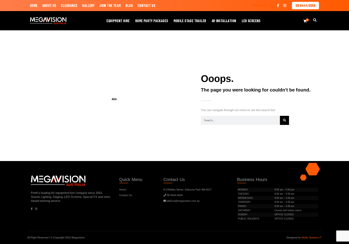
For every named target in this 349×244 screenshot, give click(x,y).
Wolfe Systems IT (312, 237)
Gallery (88, 5)
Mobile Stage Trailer (190, 21)
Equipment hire (118, 21)
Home (34, 5)
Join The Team (110, 5)
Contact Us (146, 5)
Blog (129, 5)
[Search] (284, 120)
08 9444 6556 (305, 5)
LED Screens (251, 21)
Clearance (69, 5)
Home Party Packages (151, 21)
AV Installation (224, 21)
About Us (49, 5)
